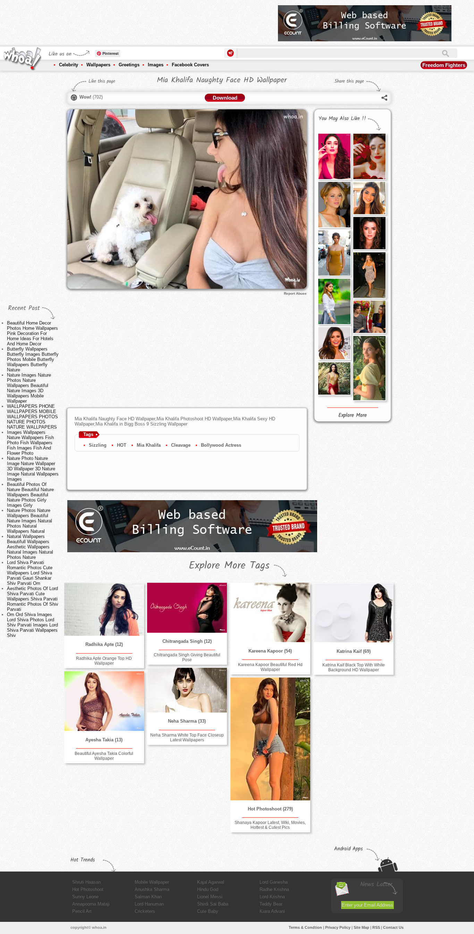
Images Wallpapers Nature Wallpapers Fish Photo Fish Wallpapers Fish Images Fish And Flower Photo (30, 443)
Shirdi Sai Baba (212, 904)
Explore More (352, 415)
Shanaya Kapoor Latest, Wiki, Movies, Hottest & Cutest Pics (270, 825)
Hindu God (207, 889)
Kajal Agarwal (210, 882)
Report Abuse (295, 293)
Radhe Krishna (274, 889)
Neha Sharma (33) (187, 721)
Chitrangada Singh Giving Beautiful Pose (187, 657)
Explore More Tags (229, 565)
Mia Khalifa (149, 445)
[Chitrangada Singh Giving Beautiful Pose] (187, 608)
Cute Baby (207, 911)
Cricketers (145, 911)
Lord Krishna (272, 896)
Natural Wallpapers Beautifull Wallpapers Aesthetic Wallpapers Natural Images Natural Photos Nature (30, 547)
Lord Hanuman (149, 904)
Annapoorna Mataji (91, 904)
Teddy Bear (271, 904)
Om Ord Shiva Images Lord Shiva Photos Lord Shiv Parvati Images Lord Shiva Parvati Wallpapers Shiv (32, 625)
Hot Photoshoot (87, 889)
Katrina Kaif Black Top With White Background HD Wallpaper (353, 667)
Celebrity (68, 64)
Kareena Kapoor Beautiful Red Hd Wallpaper (270, 667)
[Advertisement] (146, 20)
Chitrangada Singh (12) (187, 641)
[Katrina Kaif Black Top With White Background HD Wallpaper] (353, 612)
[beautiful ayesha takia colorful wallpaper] (104, 701)
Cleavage (181, 445)
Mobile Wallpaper (152, 882)
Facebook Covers (190, 64)
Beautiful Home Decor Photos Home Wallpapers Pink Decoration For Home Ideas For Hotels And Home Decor (32, 333)
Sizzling (98, 445)
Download (225, 98)
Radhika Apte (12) (104, 644)
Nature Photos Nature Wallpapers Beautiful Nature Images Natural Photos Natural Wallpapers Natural (29, 521)
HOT (121, 445)
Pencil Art (82, 911)
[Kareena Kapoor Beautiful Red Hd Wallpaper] (270, 612)
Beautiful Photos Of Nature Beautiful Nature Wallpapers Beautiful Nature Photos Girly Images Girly (30, 495)
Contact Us (393, 927)
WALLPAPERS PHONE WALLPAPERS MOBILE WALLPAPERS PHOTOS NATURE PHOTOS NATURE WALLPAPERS (32, 417)
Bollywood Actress (221, 445)
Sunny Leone (85, 896)
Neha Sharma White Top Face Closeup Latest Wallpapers (187, 737)
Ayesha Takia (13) (103, 739)
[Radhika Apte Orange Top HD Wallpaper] (104, 609)
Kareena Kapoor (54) (270, 651)
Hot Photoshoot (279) (270, 808)
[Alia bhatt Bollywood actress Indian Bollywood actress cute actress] (369, 368)
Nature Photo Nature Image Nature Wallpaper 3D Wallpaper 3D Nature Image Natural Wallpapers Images (33, 469)
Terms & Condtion (305, 927)
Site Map (361, 927)
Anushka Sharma (152, 889)
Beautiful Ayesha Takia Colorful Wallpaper (104, 756)
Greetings (129, 64)
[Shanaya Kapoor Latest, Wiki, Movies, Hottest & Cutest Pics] (270, 739)
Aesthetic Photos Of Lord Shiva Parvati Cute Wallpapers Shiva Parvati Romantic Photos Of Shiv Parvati (32, 599)
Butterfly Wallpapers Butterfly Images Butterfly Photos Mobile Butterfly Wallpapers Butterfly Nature (33, 359)
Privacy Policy (337, 927)
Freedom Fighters (443, 65)
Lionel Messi (209, 896)
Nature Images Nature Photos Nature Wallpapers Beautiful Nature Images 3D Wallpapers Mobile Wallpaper (29, 388)
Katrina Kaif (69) (354, 651)
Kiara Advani (272, 911)
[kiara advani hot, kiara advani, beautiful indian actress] (334, 378)
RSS (376, 927)
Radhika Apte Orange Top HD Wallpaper (104, 661)
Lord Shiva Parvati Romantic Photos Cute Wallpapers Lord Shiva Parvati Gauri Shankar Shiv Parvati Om (29, 573)
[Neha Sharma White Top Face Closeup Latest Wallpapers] (187, 690)
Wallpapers (98, 64)
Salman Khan (148, 896)
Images (155, 64)
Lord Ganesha (274, 882)
